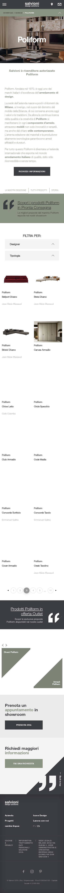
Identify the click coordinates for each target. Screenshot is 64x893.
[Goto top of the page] (59, 13)
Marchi (18, 13)
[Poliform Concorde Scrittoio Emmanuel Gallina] (16, 480)
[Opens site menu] (4, 4)
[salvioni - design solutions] (32, 4)
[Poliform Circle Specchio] (48, 373)
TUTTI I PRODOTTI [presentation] (39, 190)
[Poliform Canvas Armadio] (48, 320)
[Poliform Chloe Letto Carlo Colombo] (16, 373)
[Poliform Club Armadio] (16, 426)
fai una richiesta (23, 763)
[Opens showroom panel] (52, 4)
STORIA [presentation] (55, 190)
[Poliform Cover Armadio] (16, 533)
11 (50, 590)
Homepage (8, 13)
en (38, 826)
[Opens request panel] (59, 4)
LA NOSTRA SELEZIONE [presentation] (15, 190)
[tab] (15, 191)
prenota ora (24, 725)
